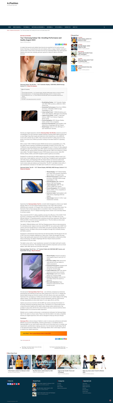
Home (9, 27)
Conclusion (24, 97)
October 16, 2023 (81, 55)
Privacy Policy (85, 391)
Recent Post (75, 35)
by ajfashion (28, 42)
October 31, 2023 (81, 48)
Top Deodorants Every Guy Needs (85, 67)
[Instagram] (64, 44)
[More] (66, 44)
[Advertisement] (56, 16)
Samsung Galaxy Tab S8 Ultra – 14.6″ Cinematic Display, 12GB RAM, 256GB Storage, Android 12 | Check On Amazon (43, 92)
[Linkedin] (59, 44)
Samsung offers (24, 321)
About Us (75, 27)
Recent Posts (36, 381)
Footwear (25, 27)
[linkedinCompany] (17, 384)
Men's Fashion (81, 51)
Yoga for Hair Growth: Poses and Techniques (85, 53)
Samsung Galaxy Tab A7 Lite (35, 292)
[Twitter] (57, 44)
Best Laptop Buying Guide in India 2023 (40, 333)
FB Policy (84, 388)
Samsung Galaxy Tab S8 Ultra (48, 133)
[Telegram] (62, 44)
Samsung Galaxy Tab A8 (34, 204)
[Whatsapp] (61, 44)
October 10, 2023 (81, 69)
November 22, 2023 (81, 41)
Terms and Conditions (87, 393)
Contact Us (67, 27)
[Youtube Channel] (19, 384)
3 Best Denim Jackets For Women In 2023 (84, 39)
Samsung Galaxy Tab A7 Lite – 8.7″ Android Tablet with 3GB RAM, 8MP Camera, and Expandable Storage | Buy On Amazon (42, 96)
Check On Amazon (32, 86)
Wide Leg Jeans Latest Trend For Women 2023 (85, 60)
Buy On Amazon (36, 250)
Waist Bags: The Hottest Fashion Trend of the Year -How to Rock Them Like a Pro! (31, 348)
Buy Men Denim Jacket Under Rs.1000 (84, 46)
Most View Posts (12, 353)
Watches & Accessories (38, 27)
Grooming (49, 27)
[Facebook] (56, 44)
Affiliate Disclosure (86, 385)
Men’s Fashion (16, 27)
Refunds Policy (85, 389)
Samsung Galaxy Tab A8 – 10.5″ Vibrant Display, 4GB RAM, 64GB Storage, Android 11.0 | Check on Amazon (41, 93)
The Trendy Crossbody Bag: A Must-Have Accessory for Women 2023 (58, 348)
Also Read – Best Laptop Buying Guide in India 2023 (31, 99)
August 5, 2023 (23, 42)
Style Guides (58, 27)
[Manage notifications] (110, 400)
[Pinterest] (14, 384)
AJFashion (12, 3)
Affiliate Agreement (86, 386)
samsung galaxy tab (26, 340)
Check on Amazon (25, 169)
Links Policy (85, 383)
